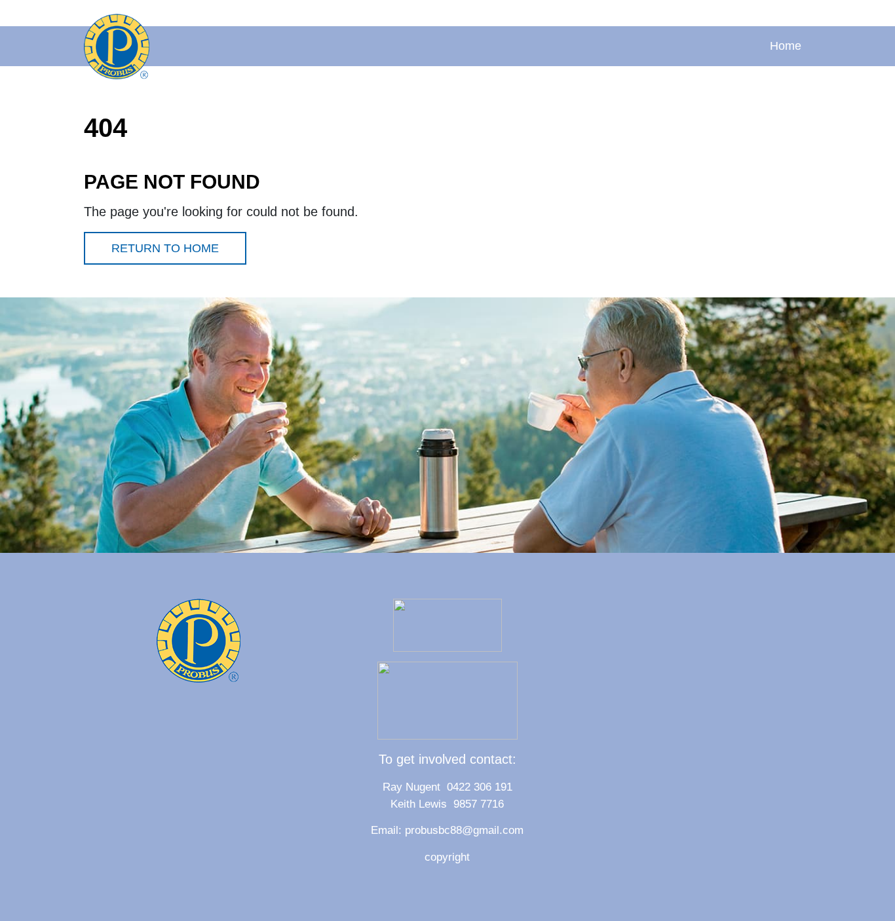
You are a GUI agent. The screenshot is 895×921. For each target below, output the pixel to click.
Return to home (165, 248)
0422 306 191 (479, 787)
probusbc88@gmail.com (464, 830)
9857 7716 (475, 804)
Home (785, 45)
